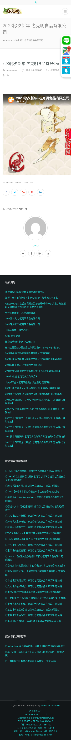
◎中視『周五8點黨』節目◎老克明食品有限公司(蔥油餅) (33, 621)
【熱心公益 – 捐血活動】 (17, 330)
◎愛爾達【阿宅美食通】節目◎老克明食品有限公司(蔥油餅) (35, 565)
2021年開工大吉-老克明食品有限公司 (23, 364)
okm (36, 245)
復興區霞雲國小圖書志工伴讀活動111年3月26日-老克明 (32, 347)
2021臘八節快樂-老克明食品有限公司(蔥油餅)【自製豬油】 (34, 393)
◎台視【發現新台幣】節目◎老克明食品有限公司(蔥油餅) (33, 580)
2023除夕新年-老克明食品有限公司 (32, 63)
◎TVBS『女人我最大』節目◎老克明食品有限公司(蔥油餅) (34, 470)
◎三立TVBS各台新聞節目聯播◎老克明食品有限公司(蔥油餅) (35, 597)
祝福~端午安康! (13, 335)
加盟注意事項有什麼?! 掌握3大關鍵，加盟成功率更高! (31, 297)
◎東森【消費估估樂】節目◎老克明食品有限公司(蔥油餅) (33, 615)
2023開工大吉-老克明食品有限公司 (22, 318)
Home (6, 40)
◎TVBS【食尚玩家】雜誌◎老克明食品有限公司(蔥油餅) (33, 533)
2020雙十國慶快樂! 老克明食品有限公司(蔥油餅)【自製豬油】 (35, 436)
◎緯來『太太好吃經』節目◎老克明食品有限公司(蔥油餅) (33, 521)
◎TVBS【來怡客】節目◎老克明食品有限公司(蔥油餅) (32, 491)
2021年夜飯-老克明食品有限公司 (21, 376)
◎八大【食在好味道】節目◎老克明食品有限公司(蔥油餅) (33, 586)
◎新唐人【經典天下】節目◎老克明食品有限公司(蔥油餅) (33, 527)
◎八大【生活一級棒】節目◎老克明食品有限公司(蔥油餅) (33, 515)
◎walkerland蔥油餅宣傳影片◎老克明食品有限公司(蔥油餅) (35, 646)
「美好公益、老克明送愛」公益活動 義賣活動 (27, 382)
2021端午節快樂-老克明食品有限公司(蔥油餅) (27, 353)
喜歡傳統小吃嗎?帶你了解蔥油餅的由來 (24, 291)
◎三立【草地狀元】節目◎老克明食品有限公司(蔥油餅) (32, 609)
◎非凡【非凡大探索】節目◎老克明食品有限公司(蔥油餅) (33, 544)
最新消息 (54, 70)
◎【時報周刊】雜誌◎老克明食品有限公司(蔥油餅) (30, 661)
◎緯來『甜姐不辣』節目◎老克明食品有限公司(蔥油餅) (32, 485)
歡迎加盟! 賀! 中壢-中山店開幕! (20, 341)
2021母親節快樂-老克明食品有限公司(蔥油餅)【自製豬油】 (34, 359)
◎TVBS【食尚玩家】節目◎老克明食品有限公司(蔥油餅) (33, 538)
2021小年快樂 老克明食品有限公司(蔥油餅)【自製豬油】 (33, 388)
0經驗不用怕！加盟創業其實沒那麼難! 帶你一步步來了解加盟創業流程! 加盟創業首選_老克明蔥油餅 (35, 305)
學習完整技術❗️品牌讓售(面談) (20, 312)
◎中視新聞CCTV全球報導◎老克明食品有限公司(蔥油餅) (33, 592)
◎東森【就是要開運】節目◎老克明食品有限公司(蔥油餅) (33, 550)
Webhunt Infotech (50, 705)
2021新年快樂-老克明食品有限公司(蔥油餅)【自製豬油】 (33, 370)
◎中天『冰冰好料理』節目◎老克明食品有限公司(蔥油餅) (33, 603)
